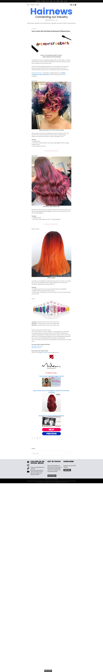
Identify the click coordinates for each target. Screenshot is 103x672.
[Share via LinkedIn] (37, 438)
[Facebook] (71, 5)
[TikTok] (28, 468)
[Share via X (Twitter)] (34, 438)
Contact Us (33, 4)
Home (28, 4)
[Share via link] (40, 438)
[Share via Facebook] (32, 438)
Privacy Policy (55, 479)
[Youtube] (75, 5)
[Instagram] (73, 5)
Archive (37, 4)
